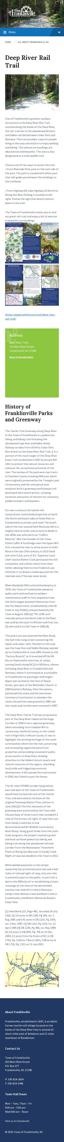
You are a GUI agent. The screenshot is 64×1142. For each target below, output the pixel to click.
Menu (12, 32)
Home (8, 42)
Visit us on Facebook (17, 1121)
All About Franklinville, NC (33, 42)
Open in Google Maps (21, 357)
